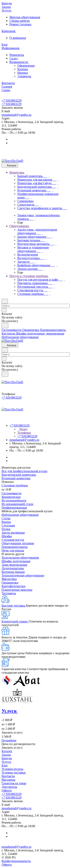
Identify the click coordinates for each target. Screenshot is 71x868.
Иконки (22, 72)
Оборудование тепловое (18, 543)
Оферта (7, 790)
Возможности (19, 62)
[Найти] (5, 325)
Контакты (8, 776)
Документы (9, 786)
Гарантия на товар (14, 783)
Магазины (8, 779)
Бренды (7, 758)
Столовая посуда (13, 539)
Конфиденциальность (16, 861)
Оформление (26, 65)
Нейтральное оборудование (20, 514)
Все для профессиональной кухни (24, 471)
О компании (17, 37)
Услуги (6, 761)
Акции (6, 754)
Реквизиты (16, 55)
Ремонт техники (20, 24)
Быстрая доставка (14, 605)
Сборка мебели (19, 20)
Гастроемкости (11, 493)
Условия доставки (14, 772)
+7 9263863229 (11, 100)
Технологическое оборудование (23, 575)
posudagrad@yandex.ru (16, 114)
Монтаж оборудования (24, 17)
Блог (5, 765)
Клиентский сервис (15, 621)
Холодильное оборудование (20, 557)
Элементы (24, 76)
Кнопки (22, 69)
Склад (13, 58)
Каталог (7, 751)
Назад (23, 429)
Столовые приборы (15, 485)
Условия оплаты (12, 769)
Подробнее (9, 740)
